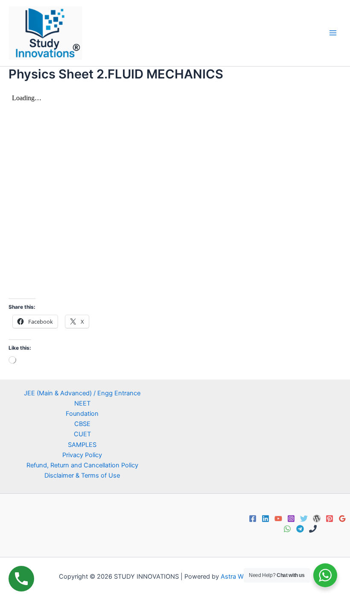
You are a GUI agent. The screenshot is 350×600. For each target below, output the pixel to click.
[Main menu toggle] (332, 32)
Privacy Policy (82, 455)
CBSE (82, 424)
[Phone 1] (313, 529)
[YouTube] (278, 518)
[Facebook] (253, 518)
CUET (82, 434)
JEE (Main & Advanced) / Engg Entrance (82, 393)
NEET (82, 403)
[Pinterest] (329, 518)
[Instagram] (291, 518)
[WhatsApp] (287, 529)
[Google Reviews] (342, 518)
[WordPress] (317, 518)
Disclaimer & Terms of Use (82, 475)
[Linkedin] (265, 518)
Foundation (82, 413)
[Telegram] (300, 529)
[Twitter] (304, 518)
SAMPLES (82, 445)
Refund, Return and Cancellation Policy (82, 465)
